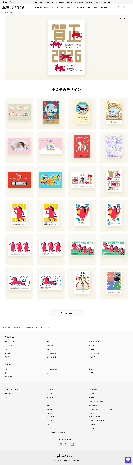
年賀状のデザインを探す (41, 8)
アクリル (98, 2)
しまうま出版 (79, 2)
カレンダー (89, 2)
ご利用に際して (93, 357)
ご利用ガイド (103, 8)
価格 (52, 8)
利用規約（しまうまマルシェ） (98, 421)
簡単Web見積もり (94, 341)
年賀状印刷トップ (10, 341)
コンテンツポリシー (94, 424)
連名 (6, 373)
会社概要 (91, 394)
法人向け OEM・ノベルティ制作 (56, 432)
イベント (91, 349)
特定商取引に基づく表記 (96, 401)
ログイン (7, 398)
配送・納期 (60, 8)
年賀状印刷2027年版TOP (10, 327)
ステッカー (107, 2)
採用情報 (91, 398)
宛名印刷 (79, 8)
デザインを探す (26, 327)
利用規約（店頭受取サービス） (98, 417)
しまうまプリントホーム (54, 394)
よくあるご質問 (92, 8)
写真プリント (51, 398)
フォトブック (49, 2)
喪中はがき (50, 405)
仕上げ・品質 (70, 8)
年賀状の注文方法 (94, 353)
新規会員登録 (8, 394)
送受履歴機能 (8, 377)
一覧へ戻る (8, 12)
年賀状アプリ (8, 357)
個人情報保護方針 (94, 405)
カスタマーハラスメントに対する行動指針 (101, 409)
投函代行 (7, 349)
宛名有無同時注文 (52, 369)
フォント (49, 373)
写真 (38, 2)
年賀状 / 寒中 (60, 2)
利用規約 (91, 413)
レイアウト (92, 373)
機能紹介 (49, 349)
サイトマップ (93, 428)
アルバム (69, 2)
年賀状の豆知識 (51, 353)
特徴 (6, 369)
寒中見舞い (50, 409)
